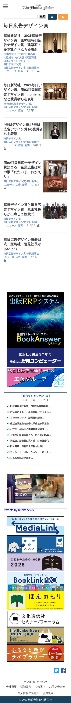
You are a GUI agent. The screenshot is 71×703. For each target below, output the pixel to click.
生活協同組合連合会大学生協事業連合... (30, 423)
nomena (8, 103)
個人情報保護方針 (28, 693)
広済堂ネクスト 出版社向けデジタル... (30, 412)
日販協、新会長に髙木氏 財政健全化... (30, 440)
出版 (20, 71)
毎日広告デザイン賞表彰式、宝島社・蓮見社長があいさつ (22, 244)
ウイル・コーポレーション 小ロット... (30, 452)
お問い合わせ (57, 686)
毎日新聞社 (33, 67)
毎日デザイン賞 (12, 64)
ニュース (12, 71)
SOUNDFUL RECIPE (15, 54)
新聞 (27, 145)
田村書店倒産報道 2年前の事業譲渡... (30, 406)
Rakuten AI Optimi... (22, 457)
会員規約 (48, 693)
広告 (20, 110)
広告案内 (40, 686)
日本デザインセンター (16, 61)
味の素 (31, 54)
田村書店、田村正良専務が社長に (27, 446)
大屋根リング (11, 57)
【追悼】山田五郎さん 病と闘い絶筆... (30, 435)
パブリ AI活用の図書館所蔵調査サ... (29, 429)
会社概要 (11, 686)
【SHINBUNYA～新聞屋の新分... (27, 417)
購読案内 (25, 686)
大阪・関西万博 (27, 57)
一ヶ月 (42, 400)
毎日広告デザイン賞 (15, 67)
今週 (32, 400)
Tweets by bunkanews (19, 510)
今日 (24, 400)
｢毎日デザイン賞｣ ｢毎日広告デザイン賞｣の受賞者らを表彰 (23, 129)
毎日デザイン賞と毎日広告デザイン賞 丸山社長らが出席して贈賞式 (22, 209)
